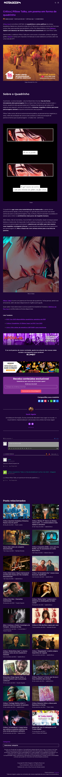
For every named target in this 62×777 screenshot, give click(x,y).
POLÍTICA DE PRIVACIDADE (36, 767)
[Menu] (58, 2)
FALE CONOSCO (24, 765)
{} (28, 448)
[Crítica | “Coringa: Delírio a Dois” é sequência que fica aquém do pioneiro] (16, 693)
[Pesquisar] (55, 2)
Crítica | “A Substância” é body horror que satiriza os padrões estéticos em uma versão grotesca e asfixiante (15, 729)
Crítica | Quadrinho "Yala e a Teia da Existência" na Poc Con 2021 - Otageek (32, 472)
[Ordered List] (18, 448)
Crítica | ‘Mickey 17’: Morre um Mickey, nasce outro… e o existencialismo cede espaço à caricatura (45, 522)
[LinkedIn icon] (29, 424)
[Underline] (14, 448)
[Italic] (12, 448)
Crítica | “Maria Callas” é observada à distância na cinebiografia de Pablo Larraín (44, 600)
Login (57, 438)
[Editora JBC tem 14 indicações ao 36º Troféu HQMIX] (45, 717)
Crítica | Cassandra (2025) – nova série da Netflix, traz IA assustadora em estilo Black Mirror (45, 548)
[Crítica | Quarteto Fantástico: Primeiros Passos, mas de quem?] (16, 511)
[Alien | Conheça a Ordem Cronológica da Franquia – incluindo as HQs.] (16, 615)
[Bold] (10, 448)
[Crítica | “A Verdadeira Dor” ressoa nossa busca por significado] (45, 563)
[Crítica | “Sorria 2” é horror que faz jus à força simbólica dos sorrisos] (45, 667)
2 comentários (39, 19)
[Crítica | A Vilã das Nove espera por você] (45, 615)
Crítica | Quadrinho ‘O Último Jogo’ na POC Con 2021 (24, 323)
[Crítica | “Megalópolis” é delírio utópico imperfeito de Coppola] (45, 641)
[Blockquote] (22, 448)
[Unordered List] (20, 448)
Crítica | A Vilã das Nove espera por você (45, 625)
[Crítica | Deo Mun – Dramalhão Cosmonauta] (16, 589)
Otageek (56, 772)
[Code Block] (24, 448)
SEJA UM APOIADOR (36, 765)
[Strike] (16, 448)
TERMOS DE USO (22, 767)
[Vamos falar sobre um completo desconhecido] (16, 537)
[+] (30, 448)
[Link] (26, 448)
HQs (32, 19)
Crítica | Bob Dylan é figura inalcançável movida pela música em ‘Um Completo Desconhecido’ (16, 574)
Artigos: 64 (31, 427)
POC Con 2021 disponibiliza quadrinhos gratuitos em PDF (26, 319)
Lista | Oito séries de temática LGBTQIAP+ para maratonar (26, 327)
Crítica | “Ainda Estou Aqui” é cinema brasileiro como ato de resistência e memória (15, 652)
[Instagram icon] (32, 424)
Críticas (28, 19)
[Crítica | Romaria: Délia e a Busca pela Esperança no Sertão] (45, 693)
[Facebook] (39, 401)
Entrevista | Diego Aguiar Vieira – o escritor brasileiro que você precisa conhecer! (14, 678)
